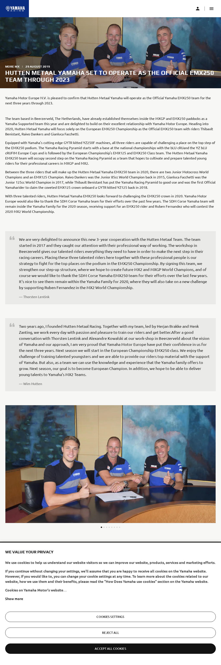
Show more (14, 598)
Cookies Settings (110, 617)
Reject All (110, 633)
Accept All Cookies (110, 648)
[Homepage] (15, 8)
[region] (110, 604)
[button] (211, 8)
